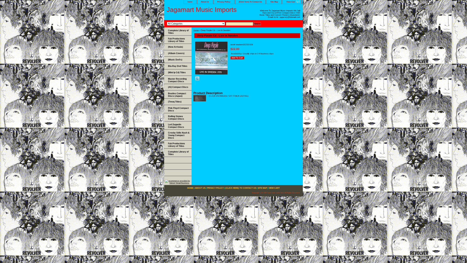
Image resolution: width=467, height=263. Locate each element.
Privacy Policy (223, 2)
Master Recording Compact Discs (177, 80)
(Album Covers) (176, 53)
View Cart (290, 2)
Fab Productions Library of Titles (176, 40)
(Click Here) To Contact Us (250, 2)
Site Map (274, 2)
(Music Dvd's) (175, 59)
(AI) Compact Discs (178, 87)
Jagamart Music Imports (202, 9)
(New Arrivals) (175, 47)
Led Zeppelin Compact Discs (176, 125)
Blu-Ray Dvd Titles (177, 66)
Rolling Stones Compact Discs (176, 117)
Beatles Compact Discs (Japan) (177, 94)
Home (196, 30)
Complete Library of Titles (178, 31)
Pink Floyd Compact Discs (178, 109)
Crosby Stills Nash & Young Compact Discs (179, 135)
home (190, 2)
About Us (205, 2)
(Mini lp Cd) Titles (177, 72)
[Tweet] (197, 80)
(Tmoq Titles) (175, 101)
